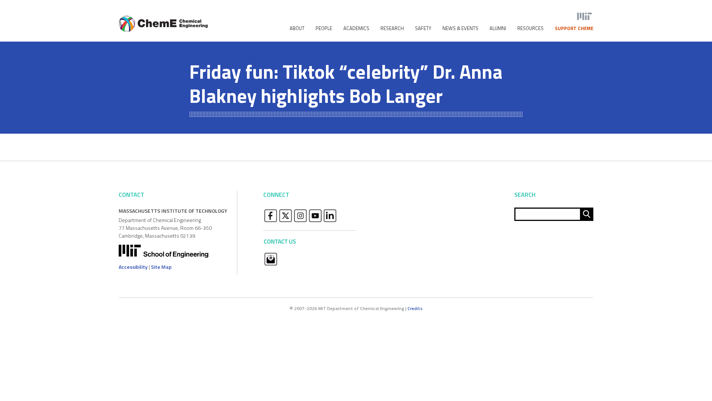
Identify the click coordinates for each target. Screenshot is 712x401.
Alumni (498, 28)
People (324, 28)
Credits (415, 308)
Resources (530, 28)
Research (392, 28)
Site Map (161, 267)
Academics (356, 28)
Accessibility (133, 267)
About (297, 28)
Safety (423, 28)
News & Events (460, 28)
